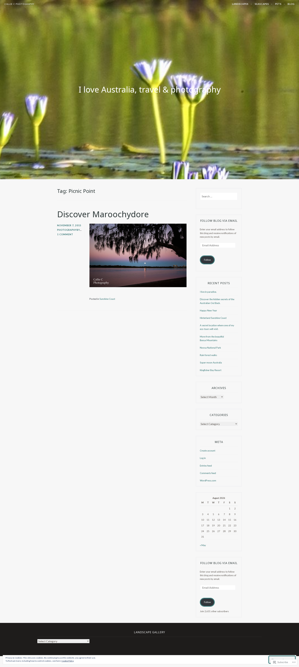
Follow (207, 259)
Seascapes (262, 4)
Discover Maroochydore (103, 214)
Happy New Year (208, 310)
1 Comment (65, 234)
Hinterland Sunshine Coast (213, 318)
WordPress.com (208, 480)
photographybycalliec (73, 230)
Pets (278, 4)
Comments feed (208, 473)
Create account (207, 450)
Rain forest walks (208, 355)
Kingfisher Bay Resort (210, 370)
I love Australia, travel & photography (150, 89)
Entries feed (206, 465)
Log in (203, 458)
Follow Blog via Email (219, 221)
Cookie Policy (67, 661)
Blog (291, 4)
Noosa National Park (210, 347)
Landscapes (240, 4)
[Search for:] (219, 196)
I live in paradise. (208, 291)
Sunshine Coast (107, 299)
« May (203, 545)
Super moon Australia (211, 362)
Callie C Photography (19, 4)
